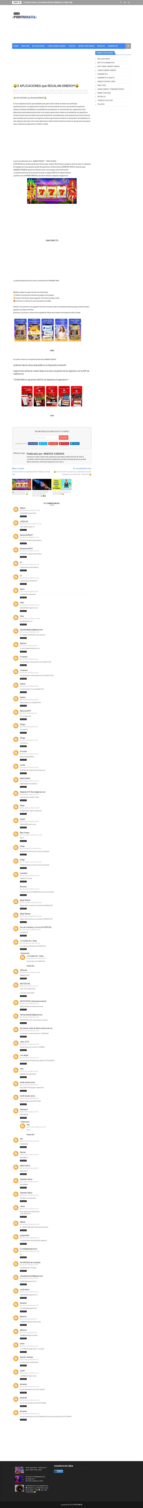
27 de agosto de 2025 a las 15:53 (30, 1400)
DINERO (60, 93)
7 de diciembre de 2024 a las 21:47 (31, 929)
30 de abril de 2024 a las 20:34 (29, 686)
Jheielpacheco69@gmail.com (31, 1276)
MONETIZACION (104, 93)
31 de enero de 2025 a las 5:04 (29, 1168)
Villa (21, 1069)
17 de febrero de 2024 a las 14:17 (30, 605)
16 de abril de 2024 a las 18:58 (29, 672)
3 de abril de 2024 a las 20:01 (29, 645)
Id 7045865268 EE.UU (28, 1249)
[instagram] (128, 2)
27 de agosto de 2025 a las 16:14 (30, 1413)
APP (68, 90)
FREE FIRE (25, 46)
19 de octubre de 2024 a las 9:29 (30, 889)
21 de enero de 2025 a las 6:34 (29, 1098)
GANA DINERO (83, 93)
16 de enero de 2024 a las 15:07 (30, 578)
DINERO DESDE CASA (71, 93)
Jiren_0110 (24, 1042)
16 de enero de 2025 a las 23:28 (30, 1044)
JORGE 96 (24, 521)
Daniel (22, 819)
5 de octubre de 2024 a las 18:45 (30, 875)
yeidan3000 (24, 1235)
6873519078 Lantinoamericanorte (33, 1001)
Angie (22, 805)
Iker (28, 1125)
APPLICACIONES (33, 93)
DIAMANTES (113, 46)
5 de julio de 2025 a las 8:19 (29, 1319)
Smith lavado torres (27, 1082)
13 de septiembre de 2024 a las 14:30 (31, 835)
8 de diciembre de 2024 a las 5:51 (37, 958)
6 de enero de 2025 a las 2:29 (29, 986)
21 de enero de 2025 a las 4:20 (29, 1071)
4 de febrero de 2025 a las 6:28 (29, 1195)
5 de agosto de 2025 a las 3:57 (29, 1359)
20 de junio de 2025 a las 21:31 (29, 1305)
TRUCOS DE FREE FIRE (23, 52)
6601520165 (25, 984)
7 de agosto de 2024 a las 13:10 (30, 781)
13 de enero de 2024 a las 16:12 (30, 537)
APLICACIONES (38, 46)
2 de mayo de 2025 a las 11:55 (29, 1278)
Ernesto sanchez (26, 1357)
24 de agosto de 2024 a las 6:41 (30, 821)
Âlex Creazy (24, 833)
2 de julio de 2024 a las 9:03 (29, 713)
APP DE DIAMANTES (106, 63)
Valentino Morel (26, 1179)
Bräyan (22, 508)
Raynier (23, 1152)
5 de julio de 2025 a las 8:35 (29, 1332)
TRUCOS (72, 46)
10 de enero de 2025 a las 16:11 (30, 1003)
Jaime (22, 1206)
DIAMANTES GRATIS (50, 93)
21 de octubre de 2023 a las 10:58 (30, 510)
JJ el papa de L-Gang (28, 941)
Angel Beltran (25, 900)
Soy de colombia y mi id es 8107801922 (36, 927)
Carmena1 (24, 1109)
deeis (22, 589)
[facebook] (121, 2)
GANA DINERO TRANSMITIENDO (111, 89)
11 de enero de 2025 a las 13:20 (30, 1017)
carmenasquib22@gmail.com (31, 1015)
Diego (22, 846)
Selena (22, 684)
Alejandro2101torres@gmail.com (32, 792)
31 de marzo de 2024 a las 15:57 (30, 632)
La (21, 562)
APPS (41, 93)
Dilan (22, 603)
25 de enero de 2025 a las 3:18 (29, 1112)
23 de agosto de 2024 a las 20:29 (30, 808)
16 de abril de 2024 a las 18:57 (29, 659)
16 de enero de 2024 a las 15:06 (30, 564)
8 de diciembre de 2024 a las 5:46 (30, 943)
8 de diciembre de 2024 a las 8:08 (30, 972)
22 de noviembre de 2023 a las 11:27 (31, 524)
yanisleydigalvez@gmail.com (31, 630)
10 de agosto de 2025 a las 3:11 (30, 1373)
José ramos (24, 1289)
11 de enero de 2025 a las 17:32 (30, 1030)
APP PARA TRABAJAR (21, 93)
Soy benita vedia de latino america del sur (36, 1028)
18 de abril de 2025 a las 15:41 (29, 1265)
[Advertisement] (90, 24)
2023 (46, 90)
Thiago (22, 724)
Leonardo (23, 873)
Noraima (23, 1303)
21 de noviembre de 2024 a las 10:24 (31, 902)
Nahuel (22, 1222)
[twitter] (124, 2)
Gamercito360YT (26, 535)
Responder (23, 516)
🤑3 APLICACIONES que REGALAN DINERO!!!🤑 (42, 2)
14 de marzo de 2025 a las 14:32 (30, 1224)
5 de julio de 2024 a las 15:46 (29, 740)
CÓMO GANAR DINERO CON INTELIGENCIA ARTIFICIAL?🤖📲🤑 (40, 494)
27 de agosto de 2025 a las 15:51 (30, 1386)
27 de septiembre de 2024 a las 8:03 (31, 848)
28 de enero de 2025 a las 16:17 (30, 1154)
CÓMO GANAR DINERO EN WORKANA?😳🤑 (62, 493)
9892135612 (25, 1166)
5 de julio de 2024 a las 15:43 (29, 726)
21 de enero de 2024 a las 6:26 (29, 591)
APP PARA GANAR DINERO (78, 90)
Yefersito (23, 970)
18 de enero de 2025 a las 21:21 (30, 1057)
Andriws (23, 643)
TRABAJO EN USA (105, 100)
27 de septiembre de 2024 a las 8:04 (31, 862)
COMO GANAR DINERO (107, 70)
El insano (23, 751)
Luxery (22, 765)
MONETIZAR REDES (86, 46)
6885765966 (25, 778)
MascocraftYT (25, 711)
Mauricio (23, 1317)
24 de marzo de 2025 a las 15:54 (30, 1251)
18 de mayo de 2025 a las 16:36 (30, 1292)
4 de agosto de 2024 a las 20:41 (30, 767)
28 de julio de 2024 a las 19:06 (29, 754)
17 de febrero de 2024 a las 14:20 (30, 618)
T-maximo (24, 657)
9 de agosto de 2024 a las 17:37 (30, 794)
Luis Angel (24, 1055)
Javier (22, 1371)
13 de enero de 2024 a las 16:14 (30, 551)
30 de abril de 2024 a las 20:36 (29, 699)
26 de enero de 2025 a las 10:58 (30, 1141)
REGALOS (101, 46)
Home (16, 46)
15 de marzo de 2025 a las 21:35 (30, 1238)
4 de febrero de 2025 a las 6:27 (29, 1181)
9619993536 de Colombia (30, 1262)
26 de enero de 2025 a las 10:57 (37, 1127)
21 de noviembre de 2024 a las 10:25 (31, 916)
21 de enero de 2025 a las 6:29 (29, 1085)
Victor (22, 1344)
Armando (23, 1384)
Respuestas (25, 953)
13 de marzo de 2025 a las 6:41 (29, 1209)
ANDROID (52, 90)
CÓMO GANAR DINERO (56, 46)
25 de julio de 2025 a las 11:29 (29, 1346)
